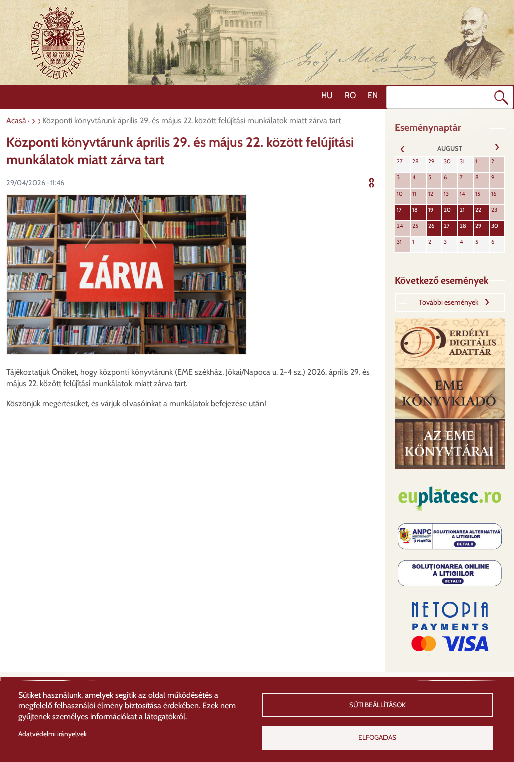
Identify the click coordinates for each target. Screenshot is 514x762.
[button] (126, 273)
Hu (327, 95)
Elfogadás (377, 737)
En (373, 95)
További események (448, 302)
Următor (497, 148)
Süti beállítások (377, 705)
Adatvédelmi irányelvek (52, 734)
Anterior (403, 148)
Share (378, 182)
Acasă (16, 120)
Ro (350, 95)
